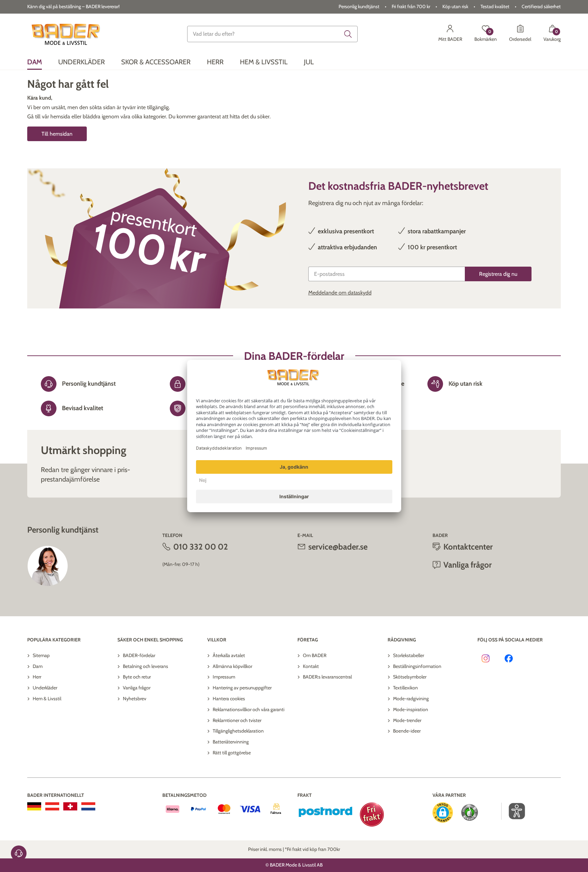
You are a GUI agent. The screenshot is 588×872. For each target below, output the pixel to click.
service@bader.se (338, 547)
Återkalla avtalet (229, 655)
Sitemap (41, 655)
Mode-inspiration (410, 709)
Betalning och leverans (145, 666)
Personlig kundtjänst (359, 6)
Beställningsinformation (417, 666)
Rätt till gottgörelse (232, 753)
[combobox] (272, 34)
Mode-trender (407, 720)
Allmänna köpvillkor (232, 666)
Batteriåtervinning (231, 742)
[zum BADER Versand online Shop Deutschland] (34, 806)
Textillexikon (405, 688)
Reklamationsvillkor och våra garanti (248, 709)
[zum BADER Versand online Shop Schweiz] (70, 806)
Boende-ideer (407, 731)
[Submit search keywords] (348, 34)
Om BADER (314, 655)
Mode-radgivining (411, 698)
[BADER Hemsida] (67, 34)
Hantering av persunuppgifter (242, 688)
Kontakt (311, 666)
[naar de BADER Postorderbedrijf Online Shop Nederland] (88, 806)
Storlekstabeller (408, 655)
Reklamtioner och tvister (237, 720)
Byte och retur (137, 677)
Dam (38, 666)
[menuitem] (34, 62)
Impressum (224, 677)
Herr (37, 677)
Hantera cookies (229, 698)
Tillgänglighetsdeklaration (238, 731)
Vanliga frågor (136, 688)
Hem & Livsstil (47, 698)
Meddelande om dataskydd (340, 292)
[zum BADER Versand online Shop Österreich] (52, 806)
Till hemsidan (57, 134)
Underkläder (45, 688)
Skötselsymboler (409, 677)
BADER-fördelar (139, 655)
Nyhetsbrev (134, 698)
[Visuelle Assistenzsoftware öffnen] (513, 811)
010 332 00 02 (200, 547)
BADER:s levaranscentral (327, 677)
